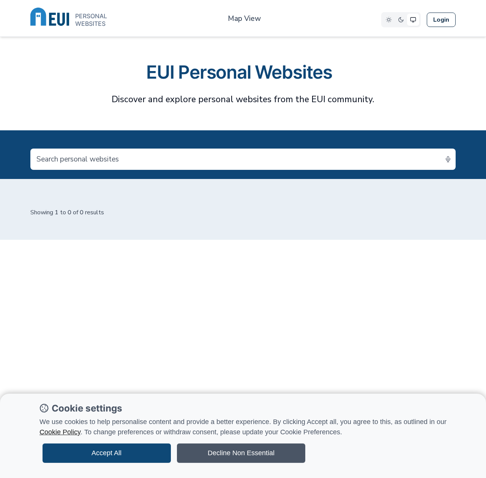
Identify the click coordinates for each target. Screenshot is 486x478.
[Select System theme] (413, 20)
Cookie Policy (59, 432)
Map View (244, 19)
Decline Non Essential (241, 453)
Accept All (107, 453)
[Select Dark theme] (401, 20)
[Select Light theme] (389, 20)
